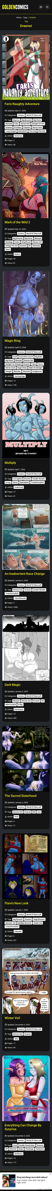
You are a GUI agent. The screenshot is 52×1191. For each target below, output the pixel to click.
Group (8, 482)
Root (16, 817)
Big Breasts (26, 120)
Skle (16, 1039)
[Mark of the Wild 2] (26, 185)
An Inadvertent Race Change (25, 574)
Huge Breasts (39, 919)
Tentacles (40, 1149)
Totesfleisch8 (20, 598)
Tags (25, 17)
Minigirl (8, 371)
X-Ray (20, 704)
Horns (40, 364)
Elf (29, 246)
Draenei (8, 127)
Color (16, 124)
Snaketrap (18, 487)
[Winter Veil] (26, 981)
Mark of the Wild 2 (17, 222)
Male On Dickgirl (35, 368)
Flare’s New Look (16, 903)
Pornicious (18, 709)
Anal (15, 357)
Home (18, 17)
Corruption (17, 479)
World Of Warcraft (33, 115)
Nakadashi (22, 131)
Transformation (37, 482)
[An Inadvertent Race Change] (26, 537)
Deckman (18, 136)
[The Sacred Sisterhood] (26, 759)
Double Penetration (27, 1145)
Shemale (41, 131)
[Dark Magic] (26, 648)
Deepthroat (25, 242)
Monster (17, 371)
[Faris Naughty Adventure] (26, 67)
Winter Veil (12, 1018)
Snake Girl (38, 923)
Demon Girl (25, 124)
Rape (21, 1149)
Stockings (29, 1149)
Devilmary (18, 1154)
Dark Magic (13, 685)
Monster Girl (10, 923)
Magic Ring (12, 340)
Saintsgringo (19, 376)
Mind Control (10, 704)
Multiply (10, 463)
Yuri (39, 812)
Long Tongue (10, 131)
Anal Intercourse (26, 357)
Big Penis (37, 120)
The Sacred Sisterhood (20, 796)
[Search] (47, 7)
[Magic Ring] (26, 304)
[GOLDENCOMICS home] (15, 7)
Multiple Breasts (24, 923)
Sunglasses (37, 371)
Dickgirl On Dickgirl (13, 364)
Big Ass (16, 120)
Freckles (17, 127)
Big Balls (38, 357)
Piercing (32, 131)
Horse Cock (37, 127)
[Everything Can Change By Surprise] (26, 1088)
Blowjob (8, 124)
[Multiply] (26, 426)
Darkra (17, 254)
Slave (7, 249)
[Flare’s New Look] (26, 866)
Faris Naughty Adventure (22, 104)
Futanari (26, 127)
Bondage (9, 242)
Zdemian (18, 931)
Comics (21, 115)
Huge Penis (22, 368)
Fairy (34, 364)
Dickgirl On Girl (38, 124)
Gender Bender (38, 479)
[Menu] (40, 7)
